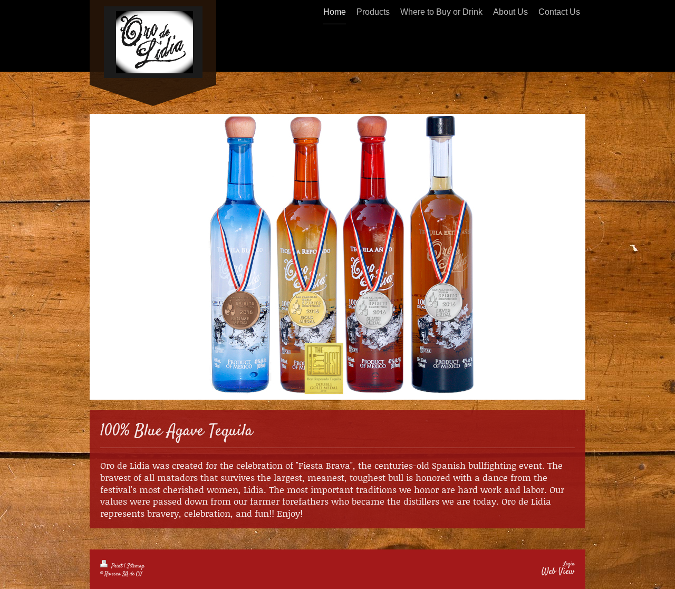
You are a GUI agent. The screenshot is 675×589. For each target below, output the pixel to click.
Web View (558, 571)
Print (117, 566)
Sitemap (135, 566)
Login (569, 564)
